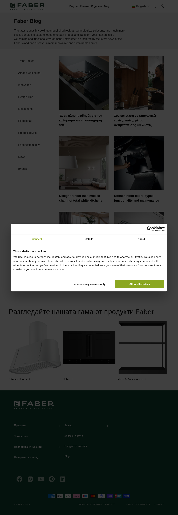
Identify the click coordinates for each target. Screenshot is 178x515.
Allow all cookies (139, 284)
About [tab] (141, 238)
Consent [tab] (37, 238)
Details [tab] (89, 238)
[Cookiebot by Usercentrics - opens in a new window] (149, 229)
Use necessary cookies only (88, 284)
